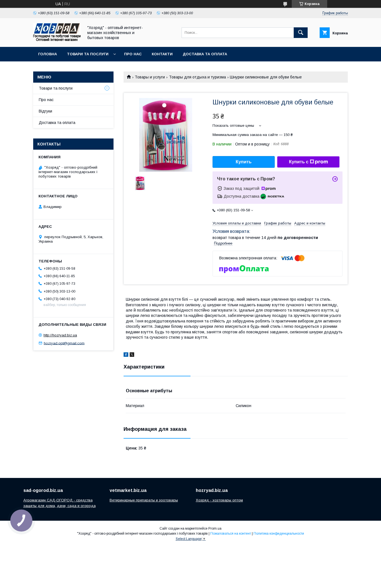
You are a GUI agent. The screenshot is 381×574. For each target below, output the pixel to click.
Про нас (133, 54)
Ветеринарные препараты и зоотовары (144, 500)
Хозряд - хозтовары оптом (219, 500)
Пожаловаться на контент (230, 533)
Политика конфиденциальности (279, 533)
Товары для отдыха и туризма (197, 77)
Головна (47, 54)
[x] (132, 355)
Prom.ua (214, 528)
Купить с (298, 161)
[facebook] (126, 355)
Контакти (162, 54)
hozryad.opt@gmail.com (64, 343)
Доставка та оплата (205, 54)
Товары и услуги (150, 77)
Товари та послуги (87, 54)
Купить (244, 161)
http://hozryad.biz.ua (60, 335)
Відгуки (45, 111)
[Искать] (301, 32)
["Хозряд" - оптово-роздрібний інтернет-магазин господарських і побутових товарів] (57, 39)
